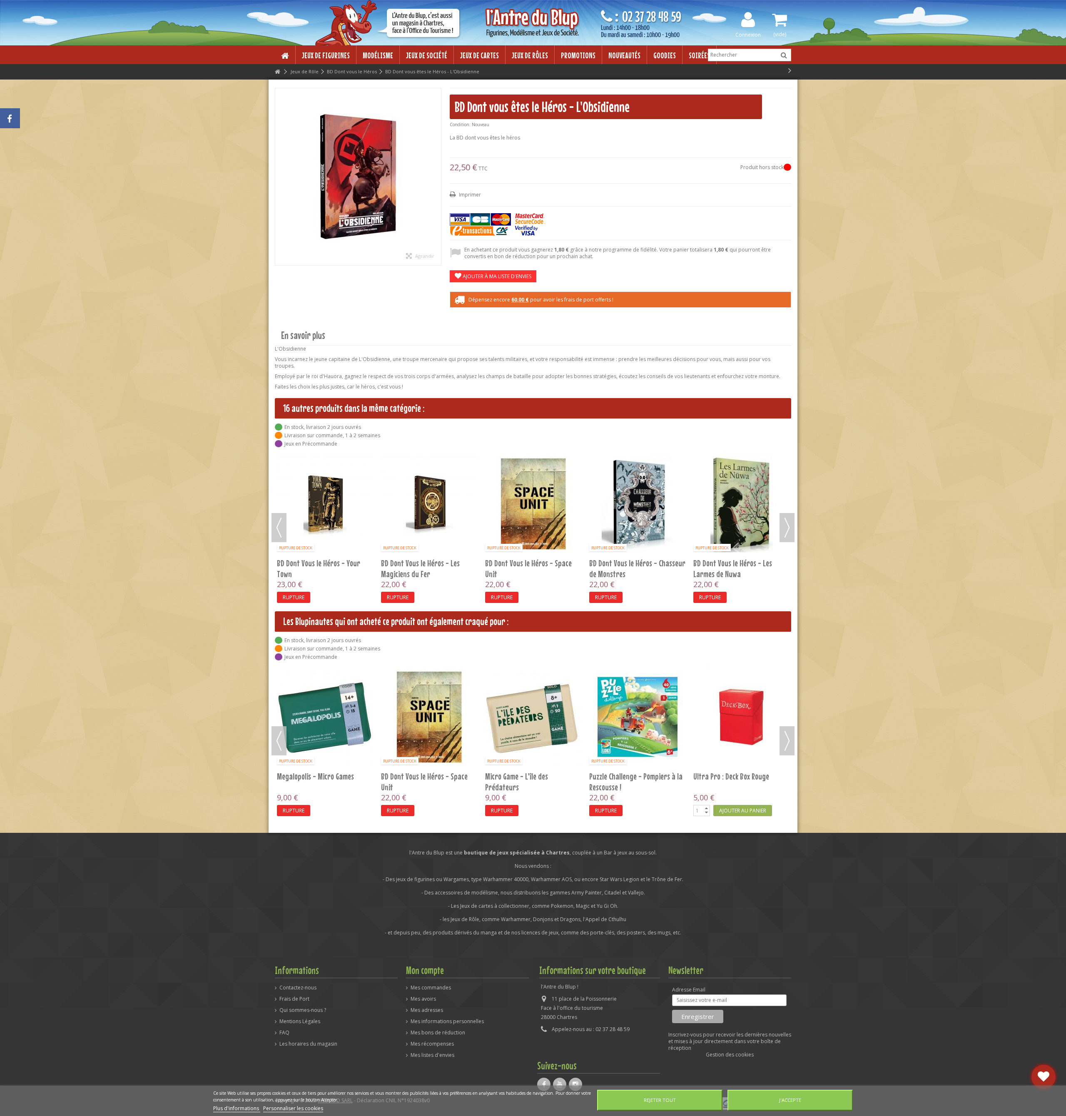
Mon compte (425, 970)
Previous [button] (278, 527)
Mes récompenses (432, 1044)
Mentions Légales (299, 1021)
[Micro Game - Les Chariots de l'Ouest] (429, 717)
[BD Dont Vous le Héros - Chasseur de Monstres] (533, 504)
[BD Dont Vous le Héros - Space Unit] (429, 504)
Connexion (748, 34)
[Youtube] (559, 1084)
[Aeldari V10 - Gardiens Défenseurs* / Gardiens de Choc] (533, 717)
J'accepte (790, 1100)
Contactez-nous (297, 987)
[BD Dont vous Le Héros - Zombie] (741, 464)
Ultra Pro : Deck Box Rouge (315, 776)
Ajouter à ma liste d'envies (496, 276)
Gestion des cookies (730, 1054)
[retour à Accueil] (277, 72)
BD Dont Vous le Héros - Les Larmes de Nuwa (628, 568)
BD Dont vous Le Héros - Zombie (738, 484)
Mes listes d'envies (432, 1055)
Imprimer (469, 194)
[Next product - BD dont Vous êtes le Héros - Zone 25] (789, 70)
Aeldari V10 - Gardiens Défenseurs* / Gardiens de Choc (531, 781)
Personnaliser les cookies (293, 1108)
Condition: (460, 124)
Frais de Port (294, 999)
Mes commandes (431, 987)
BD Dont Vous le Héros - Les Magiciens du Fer (316, 568)
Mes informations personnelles (447, 1021)
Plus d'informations (236, 1108)
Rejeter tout (660, 1100)
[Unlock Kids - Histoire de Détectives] (637, 717)
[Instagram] (575, 1084)
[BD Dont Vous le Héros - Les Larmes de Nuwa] (637, 504)
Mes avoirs (423, 999)
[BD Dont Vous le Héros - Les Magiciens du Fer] (325, 504)
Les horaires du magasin (308, 1044)
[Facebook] (543, 1084)
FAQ (284, 1032)
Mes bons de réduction (438, 1032)
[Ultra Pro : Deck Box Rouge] (325, 717)
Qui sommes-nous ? (302, 1010)
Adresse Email (688, 989)
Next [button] (787, 527)
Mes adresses (427, 1010)
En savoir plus (303, 335)
